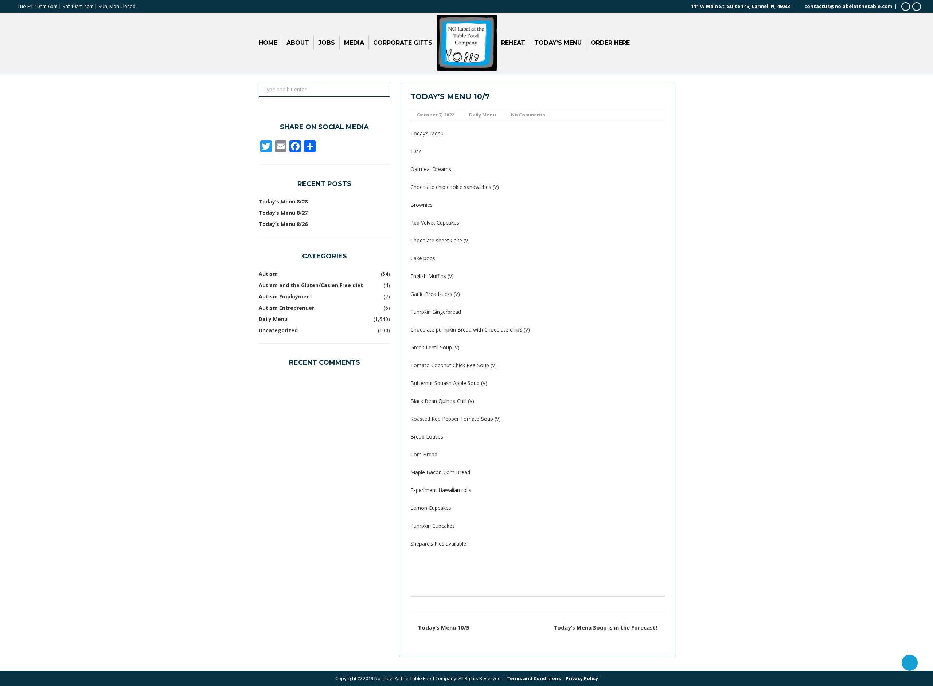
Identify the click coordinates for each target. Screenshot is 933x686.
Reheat (513, 42)
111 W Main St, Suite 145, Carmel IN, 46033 (740, 6)
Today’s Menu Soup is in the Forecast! (605, 627)
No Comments (528, 114)
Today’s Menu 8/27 (283, 212)
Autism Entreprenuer (286, 307)
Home (268, 42)
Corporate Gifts (402, 42)
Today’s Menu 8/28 (283, 201)
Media (354, 42)
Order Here (610, 42)
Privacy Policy (582, 678)
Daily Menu (482, 114)
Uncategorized (278, 330)
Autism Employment (285, 296)
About (297, 42)
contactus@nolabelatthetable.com (848, 6)
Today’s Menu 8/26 (283, 224)
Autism (268, 273)
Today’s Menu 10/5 (443, 627)
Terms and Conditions (534, 678)
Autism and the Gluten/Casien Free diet (311, 285)
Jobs (326, 42)
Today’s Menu (558, 42)
